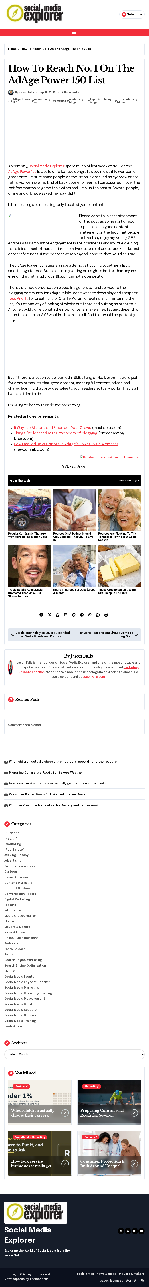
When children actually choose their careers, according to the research (63, 761)
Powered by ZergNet (129, 480)
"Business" (12, 833)
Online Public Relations (21, 938)
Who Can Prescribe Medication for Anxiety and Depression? (53, 805)
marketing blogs (76, 101)
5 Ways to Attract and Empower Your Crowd (52, 428)
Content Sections (17, 888)
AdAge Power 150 (21, 101)
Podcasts (11, 943)
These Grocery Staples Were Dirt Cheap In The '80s (117, 591)
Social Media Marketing (21, 987)
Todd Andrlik (18, 299)
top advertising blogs (101, 101)
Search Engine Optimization (25, 965)
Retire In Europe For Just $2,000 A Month (74, 591)
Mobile (9, 921)
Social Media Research (21, 1009)
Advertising (12, 860)
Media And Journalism (20, 915)
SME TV (9, 971)
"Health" (10, 838)
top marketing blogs (127, 101)
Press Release (15, 949)
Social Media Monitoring (22, 1004)
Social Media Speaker (20, 1015)
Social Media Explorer (46, 166)
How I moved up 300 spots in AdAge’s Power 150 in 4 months (66, 444)
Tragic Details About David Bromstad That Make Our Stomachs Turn (25, 593)
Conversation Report (20, 894)
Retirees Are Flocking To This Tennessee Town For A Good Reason (117, 537)
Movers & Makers (17, 927)
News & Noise (14, 932)
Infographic (13, 910)
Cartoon (10, 871)
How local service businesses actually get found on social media (58, 783)
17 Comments (69, 92)
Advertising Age (42, 101)
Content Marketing (18, 882)
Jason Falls (82, 656)
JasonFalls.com (94, 676)
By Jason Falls (24, 92)
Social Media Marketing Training (28, 993)
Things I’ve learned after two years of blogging (55, 433)
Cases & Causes (16, 877)
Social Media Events (19, 976)
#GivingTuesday (16, 855)
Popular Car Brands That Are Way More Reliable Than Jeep (27, 535)
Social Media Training (20, 1021)
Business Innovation (19, 866)
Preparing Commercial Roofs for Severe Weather (46, 772)
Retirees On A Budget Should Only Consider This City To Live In (73, 537)
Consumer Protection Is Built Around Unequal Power (48, 794)
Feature (10, 905)
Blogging (60, 101)
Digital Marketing (17, 899)
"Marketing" (13, 844)
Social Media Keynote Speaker (27, 982)
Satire (9, 954)
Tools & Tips (13, 1026)
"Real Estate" (14, 849)
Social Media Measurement (24, 998)
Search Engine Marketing (23, 960)
